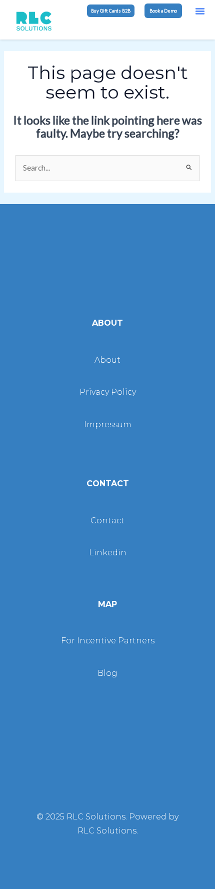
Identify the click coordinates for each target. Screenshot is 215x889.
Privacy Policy (108, 392)
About (107, 360)
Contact (107, 520)
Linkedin (107, 552)
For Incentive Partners (107, 640)
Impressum (108, 424)
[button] (200, 11)
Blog (108, 673)
